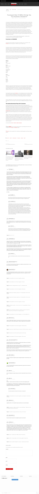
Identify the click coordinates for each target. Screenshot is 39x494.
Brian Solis (14, 4)
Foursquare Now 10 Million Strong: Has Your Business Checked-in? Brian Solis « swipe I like (20, 329)
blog (10, 9)
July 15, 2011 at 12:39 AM (12, 363)
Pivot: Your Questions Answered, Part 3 (10, 144)
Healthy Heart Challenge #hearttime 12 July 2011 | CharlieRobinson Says (18, 285)
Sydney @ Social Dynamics (12, 261)
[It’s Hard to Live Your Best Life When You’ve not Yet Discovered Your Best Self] (19, 154)
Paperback (15, 127)
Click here (7, 131)
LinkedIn (17, 122)
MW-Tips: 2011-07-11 (11, 235)
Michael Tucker (11, 317)
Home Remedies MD (11, 362)
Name (7, 457)
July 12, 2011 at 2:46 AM (12, 270)
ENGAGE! (10, 126)
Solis (12, 122)
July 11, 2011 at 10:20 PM (13, 254)
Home (8, 9)
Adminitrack (10, 400)
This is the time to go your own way (28, 144)
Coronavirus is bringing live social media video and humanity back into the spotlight (28, 157)
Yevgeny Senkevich (11, 269)
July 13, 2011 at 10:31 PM (12, 340)
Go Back (8, 10)
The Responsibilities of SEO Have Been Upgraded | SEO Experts (17, 301)
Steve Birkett (12, 201)
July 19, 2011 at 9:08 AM (13, 389)
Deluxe (12, 127)
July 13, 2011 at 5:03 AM (12, 318)
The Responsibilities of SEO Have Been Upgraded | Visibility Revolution (18, 325)
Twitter (15, 122)
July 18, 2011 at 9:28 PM (12, 401)
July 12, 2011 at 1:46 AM (12, 262)
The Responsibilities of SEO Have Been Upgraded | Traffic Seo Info (17, 336)
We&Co (10, 378)
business (16, 93)
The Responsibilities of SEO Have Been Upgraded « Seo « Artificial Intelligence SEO (19, 314)
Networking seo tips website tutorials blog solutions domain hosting (17, 332)
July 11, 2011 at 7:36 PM (12, 239)
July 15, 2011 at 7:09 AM (12, 371)
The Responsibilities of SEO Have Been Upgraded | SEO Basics (17, 281)
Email (7, 461)
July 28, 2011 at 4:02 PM (12, 416)
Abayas (10, 370)
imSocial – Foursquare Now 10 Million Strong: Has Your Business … (17, 434)
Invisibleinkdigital (11, 238)
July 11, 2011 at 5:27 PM (12, 219)
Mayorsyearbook (11, 415)
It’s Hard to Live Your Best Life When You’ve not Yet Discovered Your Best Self (19, 159)
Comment (7, 449)
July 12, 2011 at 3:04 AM (13, 202)
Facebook (20, 122)
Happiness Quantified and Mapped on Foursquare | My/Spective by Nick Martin (19, 441)
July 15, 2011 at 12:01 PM (12, 379)
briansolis (11, 253)
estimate (7, 43)
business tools (8, 110)
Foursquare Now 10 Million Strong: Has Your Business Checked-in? (19, 16)
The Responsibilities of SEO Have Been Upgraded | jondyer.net (17, 278)
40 (6, 140)
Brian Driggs (10, 169)
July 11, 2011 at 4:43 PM (12, 170)
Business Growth (14, 9)
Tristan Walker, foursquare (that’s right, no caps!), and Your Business (17, 411)
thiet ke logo (12, 388)
